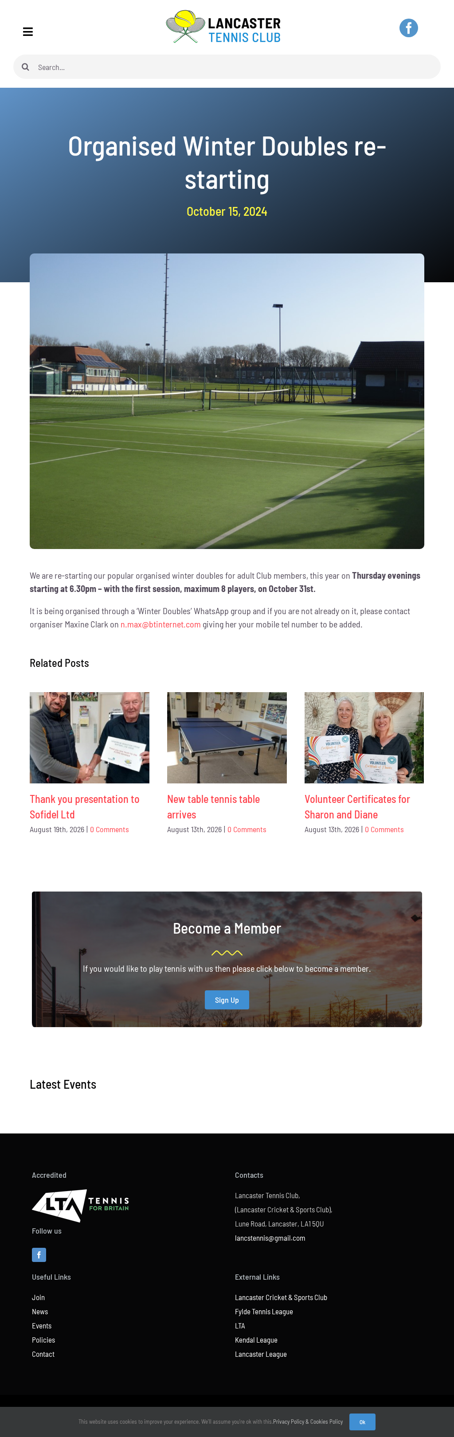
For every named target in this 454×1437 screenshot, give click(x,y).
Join (38, 1297)
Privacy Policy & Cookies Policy (308, 1421)
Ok (362, 1421)
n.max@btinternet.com (161, 624)
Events (41, 1325)
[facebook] (408, 28)
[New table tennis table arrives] (227, 738)
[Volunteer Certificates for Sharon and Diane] (364, 738)
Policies (43, 1339)
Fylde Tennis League (264, 1311)
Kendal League (256, 1339)
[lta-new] (80, 1193)
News (40, 1311)
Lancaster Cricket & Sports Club (281, 1297)
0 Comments (109, 829)
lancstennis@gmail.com (270, 1237)
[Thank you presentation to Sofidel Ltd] (89, 738)
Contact (43, 1353)
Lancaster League (261, 1353)
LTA (240, 1325)
